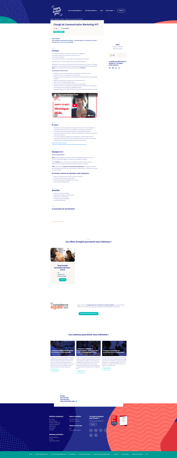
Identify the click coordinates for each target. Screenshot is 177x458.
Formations (51, 429)
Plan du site (116, 454)
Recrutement (52, 419)
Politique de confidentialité (137, 454)
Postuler (62, 279)
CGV (147, 454)
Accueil (30, 454)
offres (60, 42)
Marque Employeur (53, 421)
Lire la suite (55, 370)
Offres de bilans (52, 426)
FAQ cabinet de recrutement (84, 454)
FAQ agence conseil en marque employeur (102, 454)
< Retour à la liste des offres (58, 221)
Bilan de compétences (53, 437)
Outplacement (52, 428)
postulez (66, 42)
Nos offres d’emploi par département (58, 454)
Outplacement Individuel (54, 440)
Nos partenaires (72, 454)
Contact (121, 10)
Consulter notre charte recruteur (88, 313)
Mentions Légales (125, 454)
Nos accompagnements (74, 10)
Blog (101, 10)
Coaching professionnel (54, 424)
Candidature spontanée (74, 421)
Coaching (51, 439)
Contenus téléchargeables (74, 430)
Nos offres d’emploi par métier (42, 454)
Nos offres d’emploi (90, 10)
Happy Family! (109, 10)
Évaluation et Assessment (54, 422)
